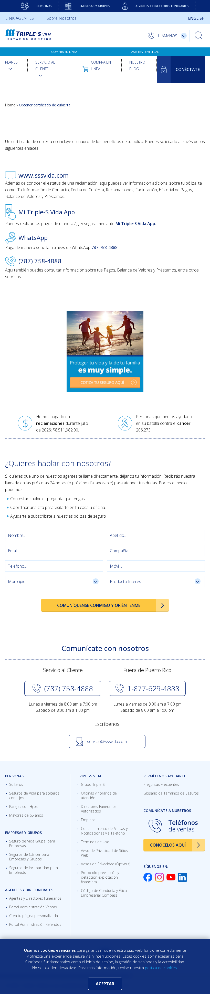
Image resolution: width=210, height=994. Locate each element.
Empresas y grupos (95, 6)
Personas (44, 6)
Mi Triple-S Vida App (46, 212)
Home (10, 105)
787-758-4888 (104, 247)
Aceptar (105, 984)
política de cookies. (161, 967)
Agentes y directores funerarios (162, 6)
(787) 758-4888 (39, 261)
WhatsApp (33, 237)
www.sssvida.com (43, 175)
